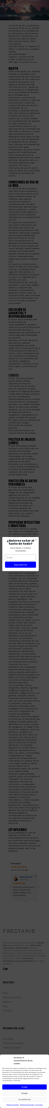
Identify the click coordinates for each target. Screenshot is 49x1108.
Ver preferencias (24, 1099)
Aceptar (24, 1087)
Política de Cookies (12, 1105)
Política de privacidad (27, 1105)
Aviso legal (39, 1105)
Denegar (24, 1093)
